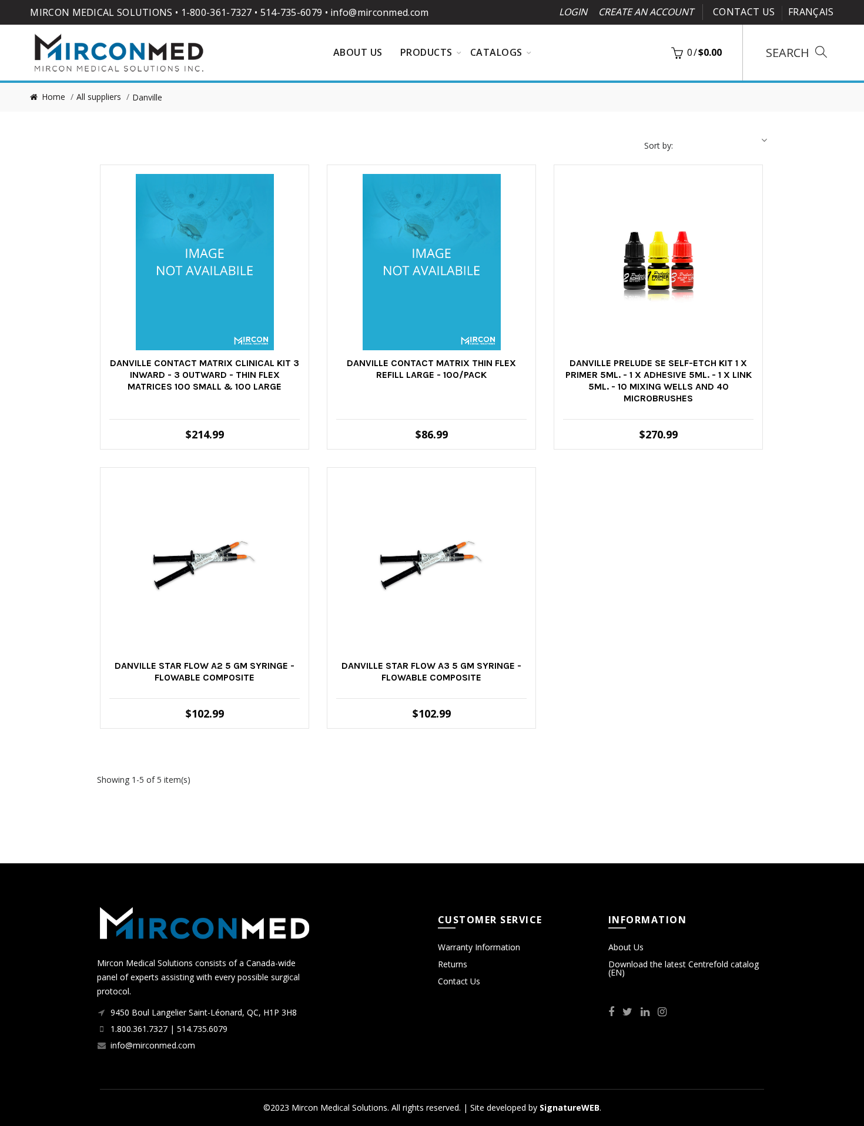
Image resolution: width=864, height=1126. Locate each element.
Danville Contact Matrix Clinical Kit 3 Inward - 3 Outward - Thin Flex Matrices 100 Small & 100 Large (204, 374)
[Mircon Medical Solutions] (119, 51)
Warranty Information (479, 947)
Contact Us (744, 11)
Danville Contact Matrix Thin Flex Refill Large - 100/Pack (431, 368)
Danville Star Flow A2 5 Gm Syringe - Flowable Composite (204, 671)
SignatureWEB (570, 1107)
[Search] (796, 53)
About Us (626, 947)
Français (810, 11)
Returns (452, 964)
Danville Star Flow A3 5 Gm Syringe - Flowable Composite (431, 671)
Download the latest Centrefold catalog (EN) (683, 968)
